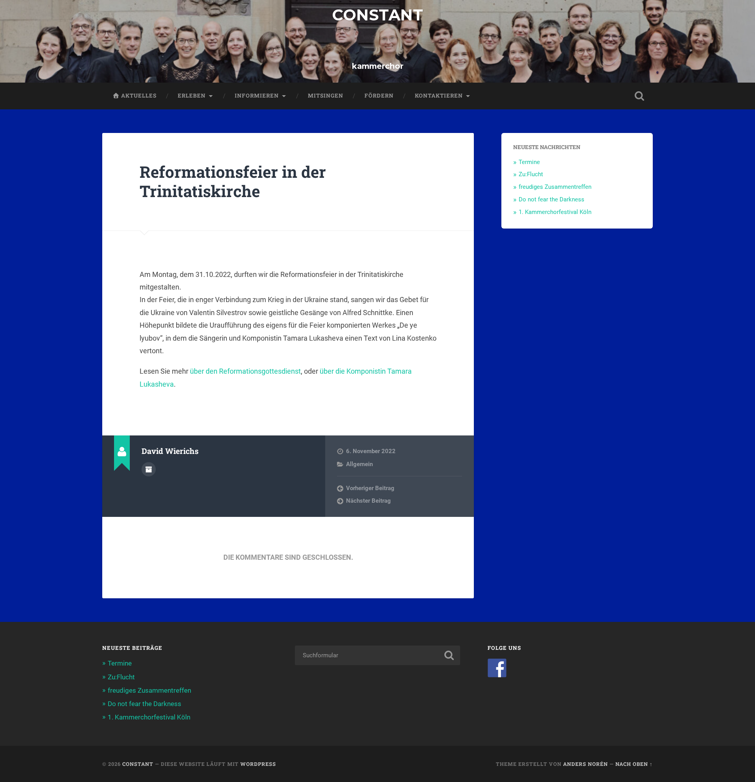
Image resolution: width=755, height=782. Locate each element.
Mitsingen (325, 95)
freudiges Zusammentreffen (555, 186)
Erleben (192, 95)
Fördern (379, 95)
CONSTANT (377, 15)
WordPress (258, 764)
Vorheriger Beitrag (370, 488)
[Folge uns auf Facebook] (497, 667)
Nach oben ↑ (634, 764)
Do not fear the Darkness (551, 199)
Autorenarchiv (149, 469)
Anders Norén (585, 764)
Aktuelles (138, 95)
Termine (529, 162)
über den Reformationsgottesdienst (245, 371)
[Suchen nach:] (377, 655)
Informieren (257, 95)
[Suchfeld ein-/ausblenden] (639, 96)
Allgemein (359, 464)
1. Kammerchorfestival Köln (555, 212)
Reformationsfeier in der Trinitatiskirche (233, 181)
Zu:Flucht (531, 174)
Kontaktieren (439, 95)
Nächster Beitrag (368, 500)
